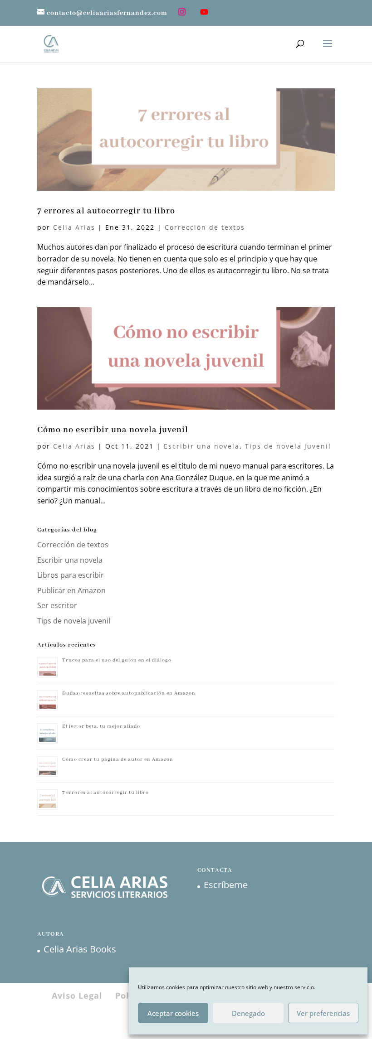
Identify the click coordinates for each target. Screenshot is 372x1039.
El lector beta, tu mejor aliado (101, 726)
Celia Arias (74, 227)
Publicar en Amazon (71, 590)
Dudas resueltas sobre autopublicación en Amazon (129, 693)
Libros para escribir (70, 575)
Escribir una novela (202, 446)
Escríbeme (226, 885)
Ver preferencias (323, 1013)
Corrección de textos (205, 227)
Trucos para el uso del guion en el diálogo (116, 660)
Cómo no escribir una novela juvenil (112, 430)
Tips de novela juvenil (288, 446)
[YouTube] (204, 12)
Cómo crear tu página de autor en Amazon (117, 759)
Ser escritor (57, 605)
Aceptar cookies (173, 1013)
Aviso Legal (77, 995)
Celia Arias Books (80, 949)
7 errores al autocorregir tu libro (106, 211)
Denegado (248, 1013)
